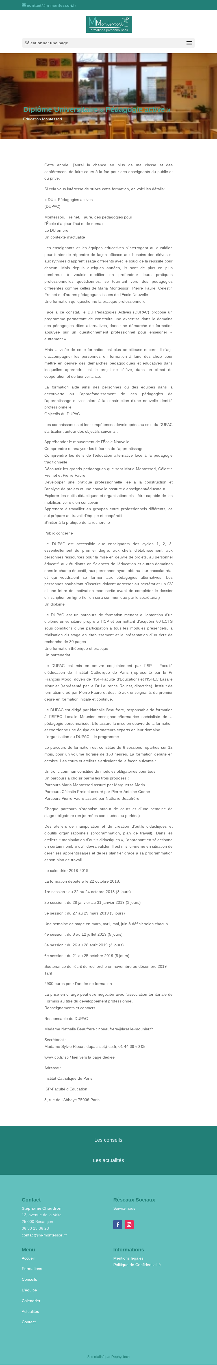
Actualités (30, 1311)
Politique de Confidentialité (137, 1264)
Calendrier (31, 1300)
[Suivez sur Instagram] (129, 1224)
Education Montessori (42, 119)
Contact (29, 1322)
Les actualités (108, 1160)
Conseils (29, 1279)
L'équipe (29, 1290)
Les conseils (108, 1140)
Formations (32, 1268)
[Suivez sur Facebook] (117, 1224)
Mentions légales (128, 1258)
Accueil (28, 1258)
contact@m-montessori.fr (44, 1235)
